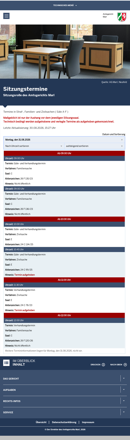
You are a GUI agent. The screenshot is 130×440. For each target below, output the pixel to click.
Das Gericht (11, 378)
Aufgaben (9, 390)
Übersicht (41, 422)
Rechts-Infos (11, 401)
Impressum (88, 422)
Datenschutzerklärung (64, 422)
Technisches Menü (63, 5)
